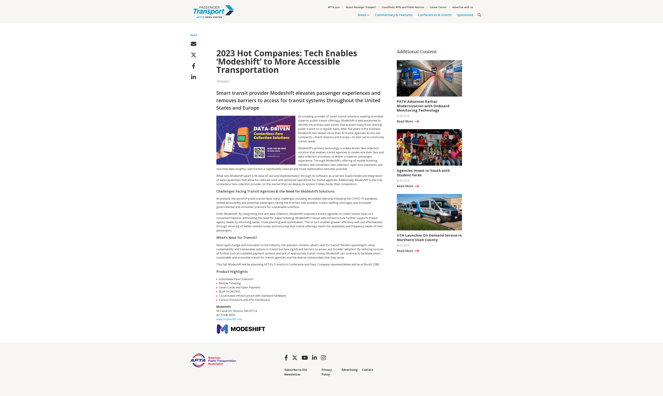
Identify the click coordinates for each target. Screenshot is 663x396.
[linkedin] (193, 77)
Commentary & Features (393, 15)
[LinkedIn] (314, 357)
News (362, 15)
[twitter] (193, 55)
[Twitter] (294, 357)
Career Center (438, 7)
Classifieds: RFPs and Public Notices (403, 7)
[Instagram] (323, 357)
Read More (405, 121)
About (361, 7)
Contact (367, 370)
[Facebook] (286, 357)
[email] (193, 43)
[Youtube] (305, 357)
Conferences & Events (435, 15)
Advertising (350, 370)
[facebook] (193, 66)
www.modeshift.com (229, 319)
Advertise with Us (462, 7)
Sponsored (465, 15)
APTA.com (334, 7)
